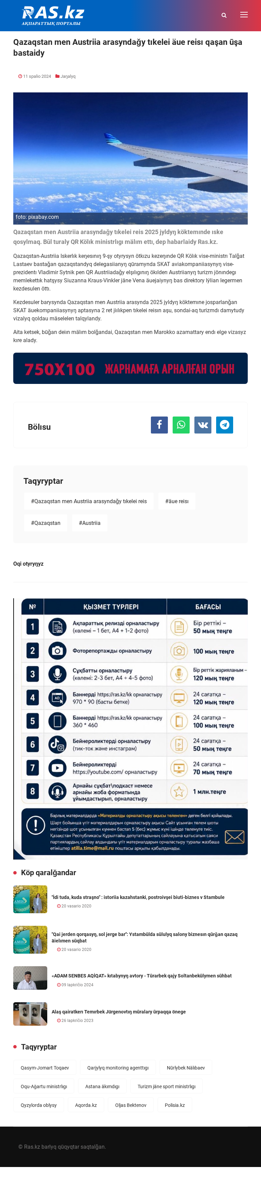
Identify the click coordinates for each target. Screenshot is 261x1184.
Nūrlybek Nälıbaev (186, 1068)
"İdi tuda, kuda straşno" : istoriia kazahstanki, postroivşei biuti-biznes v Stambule (138, 897)
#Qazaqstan (45, 523)
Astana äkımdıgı (102, 1086)
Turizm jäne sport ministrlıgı (166, 1086)
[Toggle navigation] (244, 15)
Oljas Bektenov (130, 1105)
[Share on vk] (202, 425)
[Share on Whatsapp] (181, 425)
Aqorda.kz (86, 1105)
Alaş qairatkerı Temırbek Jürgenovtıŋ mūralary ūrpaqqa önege (119, 1011)
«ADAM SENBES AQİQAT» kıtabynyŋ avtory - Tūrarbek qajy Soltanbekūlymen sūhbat (142, 975)
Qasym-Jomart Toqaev (45, 1068)
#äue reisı (177, 501)
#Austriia (90, 523)
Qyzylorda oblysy (39, 1105)
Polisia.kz (175, 1105)
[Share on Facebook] (159, 425)
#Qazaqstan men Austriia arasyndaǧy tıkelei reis (89, 501)
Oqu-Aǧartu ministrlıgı (44, 1086)
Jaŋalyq (67, 76)
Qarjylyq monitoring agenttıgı (118, 1068)
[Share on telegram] (224, 425)
